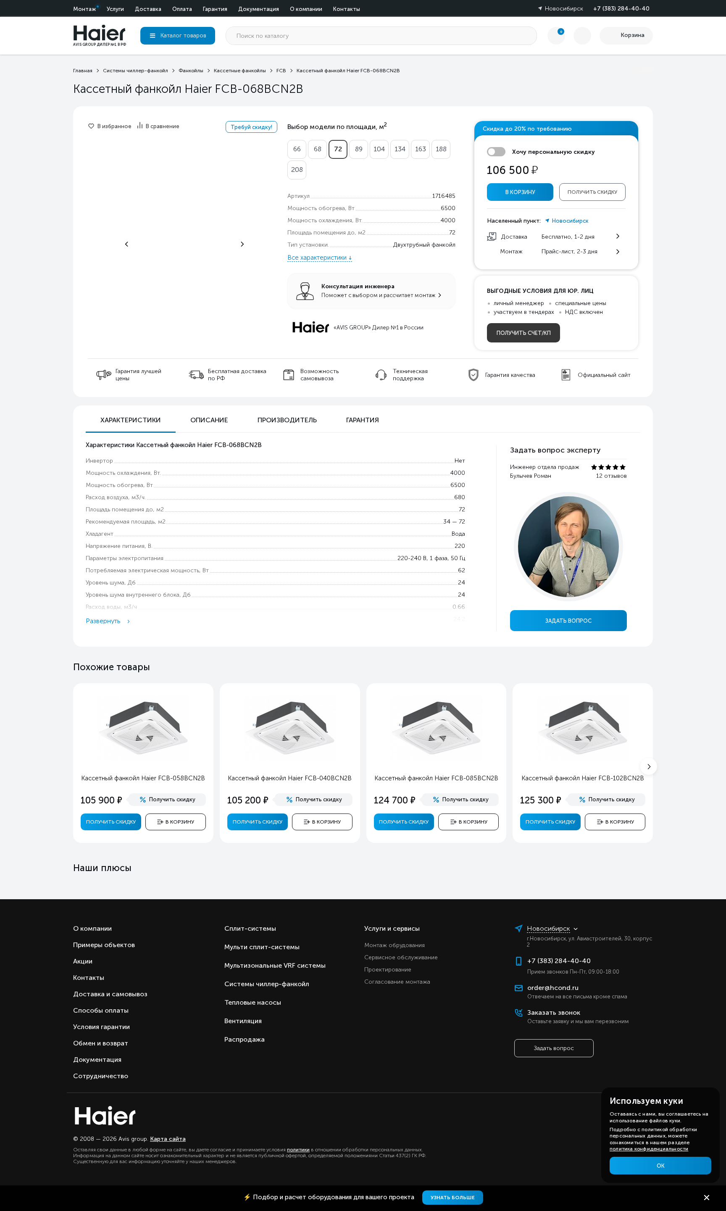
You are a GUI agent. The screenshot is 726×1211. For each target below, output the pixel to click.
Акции (82, 961)
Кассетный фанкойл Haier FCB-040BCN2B (290, 778)
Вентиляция (243, 1021)
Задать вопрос (568, 621)
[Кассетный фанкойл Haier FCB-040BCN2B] (290, 759)
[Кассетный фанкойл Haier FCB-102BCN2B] (583, 759)
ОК (661, 1166)
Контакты (346, 9)
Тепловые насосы (252, 1002)
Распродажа (244, 1039)
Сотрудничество (100, 1076)
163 (420, 149)
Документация (258, 9)
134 (400, 149)
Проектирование (387, 969)
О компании (306, 9)
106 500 (512, 170)
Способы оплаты (101, 1010)
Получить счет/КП (524, 333)
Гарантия (215, 9)
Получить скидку (592, 192)
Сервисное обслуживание (401, 957)
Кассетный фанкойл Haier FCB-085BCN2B (436, 778)
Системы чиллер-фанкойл (266, 984)
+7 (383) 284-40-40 (621, 8)
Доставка (148, 9)
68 (317, 149)
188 (441, 149)
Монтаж (84, 9)
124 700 (395, 800)
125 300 (540, 800)
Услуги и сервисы (392, 928)
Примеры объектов (104, 945)
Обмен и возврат (100, 1043)
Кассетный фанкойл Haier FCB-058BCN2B (143, 778)
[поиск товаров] (528, 36)
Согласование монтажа (397, 981)
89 (359, 149)
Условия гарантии (101, 1027)
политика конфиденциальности (649, 1149)
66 (297, 149)
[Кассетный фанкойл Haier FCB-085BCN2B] (436, 759)
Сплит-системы (250, 928)
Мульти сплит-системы (262, 947)
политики (298, 1150)
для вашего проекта (329, 1197)
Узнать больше (453, 1197)
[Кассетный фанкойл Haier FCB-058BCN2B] (143, 759)
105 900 (101, 800)
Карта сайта (168, 1139)
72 (338, 149)
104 (379, 149)
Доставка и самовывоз (110, 994)
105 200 (247, 800)
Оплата (182, 9)
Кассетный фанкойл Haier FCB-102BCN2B (582, 778)
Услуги (115, 9)
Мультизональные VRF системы (275, 965)
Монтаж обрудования (394, 945)
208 (297, 170)
